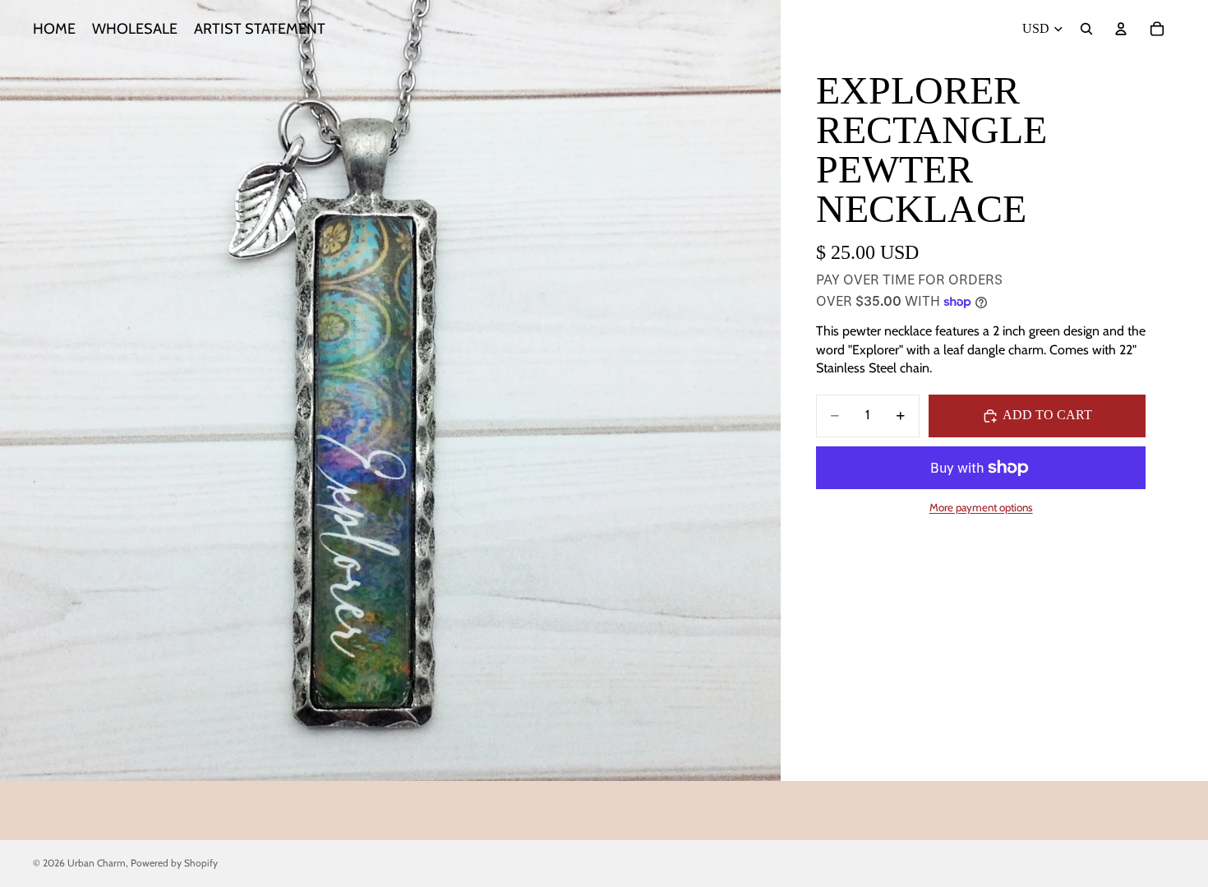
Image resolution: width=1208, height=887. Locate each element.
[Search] (1086, 29)
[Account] (1121, 29)
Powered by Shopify (174, 863)
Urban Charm (96, 863)
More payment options (981, 507)
